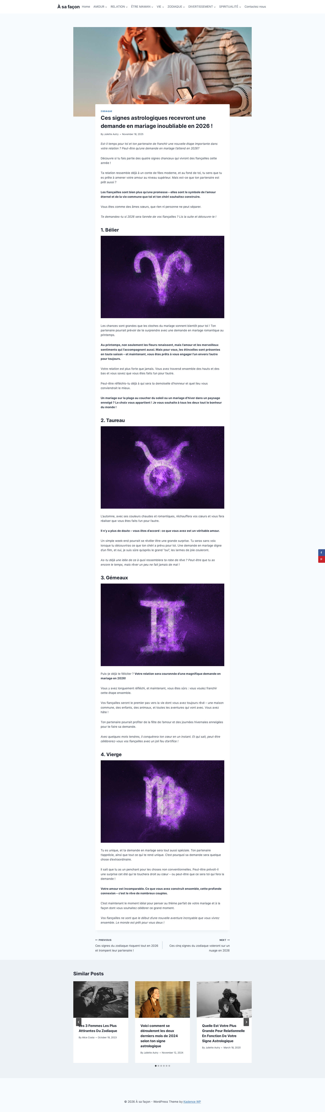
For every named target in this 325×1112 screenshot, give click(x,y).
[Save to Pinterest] (321, 559)
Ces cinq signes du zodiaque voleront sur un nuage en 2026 (199, 945)
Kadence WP (192, 1101)
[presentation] (100, 999)
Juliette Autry (111, 134)
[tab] (156, 1066)
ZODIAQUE (106, 111)
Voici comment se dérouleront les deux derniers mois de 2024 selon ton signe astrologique (159, 1036)
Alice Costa (88, 1037)
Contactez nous (255, 6)
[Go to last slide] (78, 1022)
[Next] (246, 1022)
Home (86, 6)
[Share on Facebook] (321, 552)
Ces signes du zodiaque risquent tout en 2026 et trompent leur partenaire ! (126, 945)
